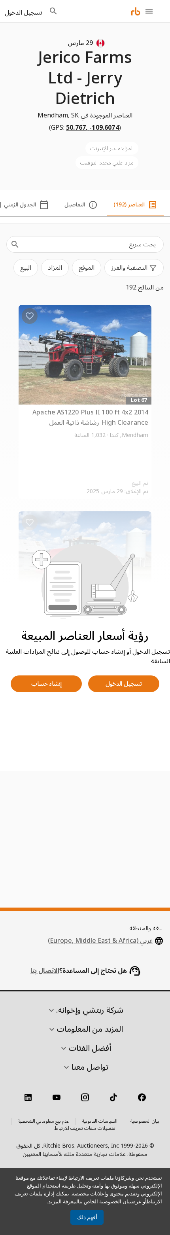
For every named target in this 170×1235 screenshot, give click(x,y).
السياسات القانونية (99, 1121)
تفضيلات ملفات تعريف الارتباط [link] (85, 1128)
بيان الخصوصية (144, 1121)
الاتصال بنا (44, 971)
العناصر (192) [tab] (129, 204)
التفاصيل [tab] (74, 204)
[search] (15, 244)
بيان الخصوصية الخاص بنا (104, 1202)
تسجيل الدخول (124, 683)
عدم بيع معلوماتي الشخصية (43, 1121)
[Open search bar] (53, 11)
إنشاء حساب (46, 683)
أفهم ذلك (87, 1217)
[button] (134, 267)
